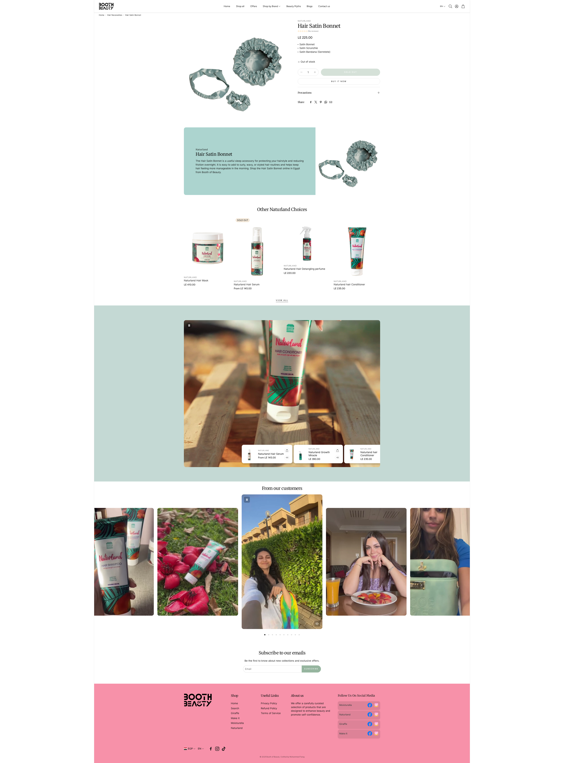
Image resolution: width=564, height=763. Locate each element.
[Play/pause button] (189, 325)
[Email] (330, 102)
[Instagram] (376, 706)
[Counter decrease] (301, 72)
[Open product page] (207, 245)
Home (101, 15)
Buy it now (339, 81)
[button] (450, 6)
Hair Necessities (114, 15)
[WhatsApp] (325, 102)
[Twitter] (315, 102)
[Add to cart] (216, 450)
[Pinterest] (320, 102)
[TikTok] (224, 749)
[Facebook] (310, 102)
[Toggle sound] (317, 624)
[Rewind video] (216, 457)
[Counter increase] (315, 72)
